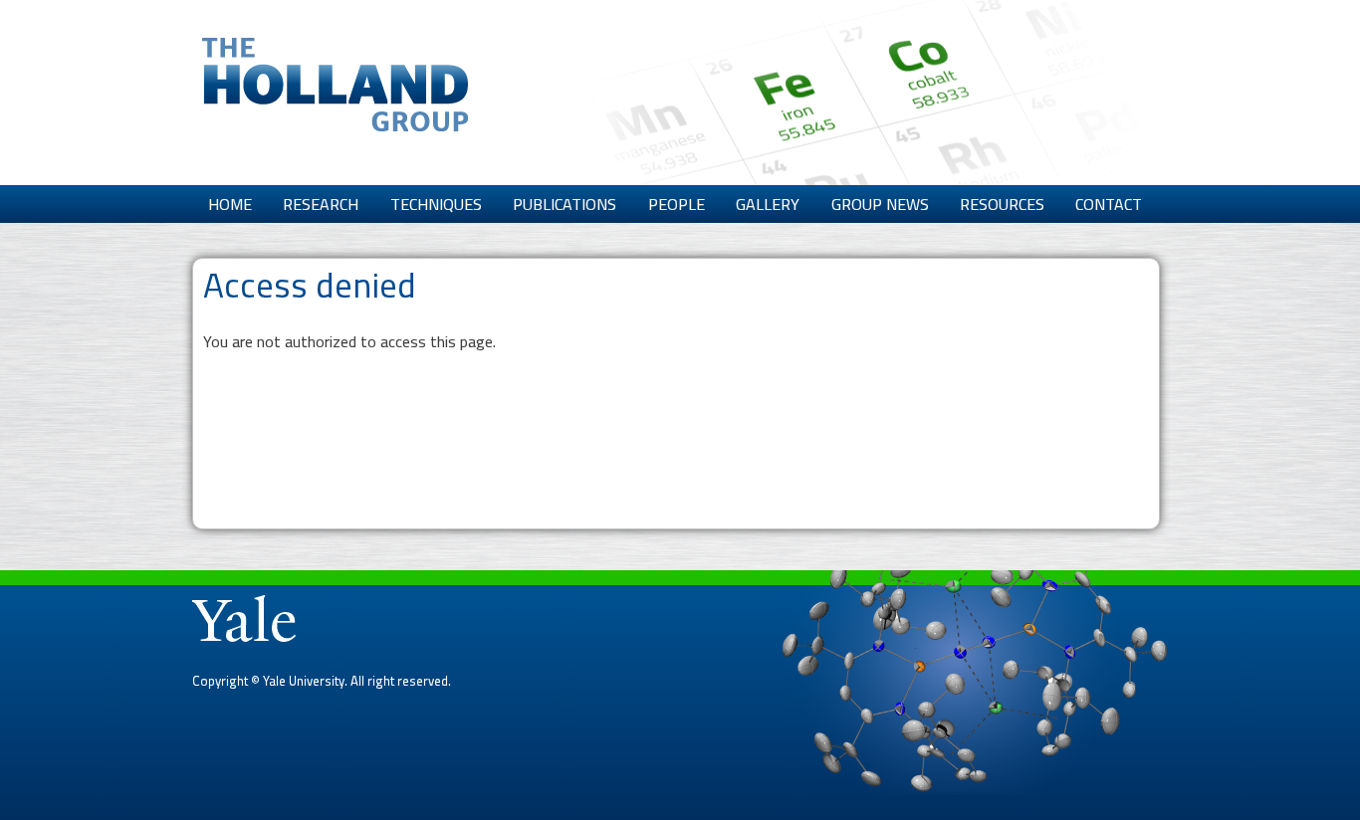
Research (320, 204)
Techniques (436, 204)
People (676, 204)
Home (230, 204)
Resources (1002, 204)
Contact (1108, 204)
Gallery (767, 204)
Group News (880, 204)
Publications (564, 204)
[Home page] (335, 119)
